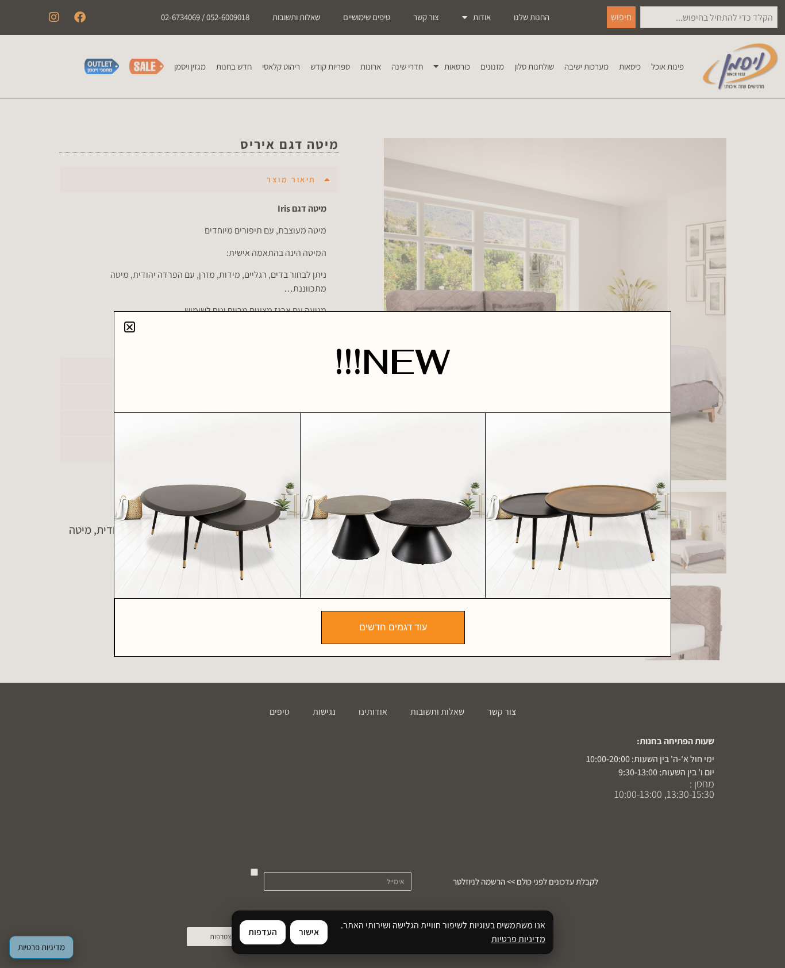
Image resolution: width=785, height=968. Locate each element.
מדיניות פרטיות (518, 939)
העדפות (262, 932)
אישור (309, 932)
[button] (129, 327)
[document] (392, 484)
